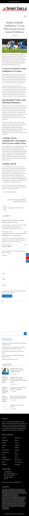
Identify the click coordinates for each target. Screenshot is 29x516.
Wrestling (17, 464)
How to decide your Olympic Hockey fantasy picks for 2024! (18, 397)
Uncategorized (18, 462)
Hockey (17, 447)
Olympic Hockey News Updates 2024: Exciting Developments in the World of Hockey (18, 379)
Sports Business (6, 459)
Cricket (16, 442)
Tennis (3, 462)
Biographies (5, 440)
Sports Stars (18, 459)
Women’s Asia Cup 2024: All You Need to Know (13, 207)
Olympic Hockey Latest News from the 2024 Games (18, 388)
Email (3, 279)
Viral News (15, 513)
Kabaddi (17, 450)
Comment (4, 255)
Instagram (10, 188)
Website (4, 285)
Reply (25, 231)
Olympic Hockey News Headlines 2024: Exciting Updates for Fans (17, 370)
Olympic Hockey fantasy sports (10, 359)
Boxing (16, 440)
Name (4, 273)
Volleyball (4, 464)
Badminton (17, 437)
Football (10, 192)
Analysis (4, 437)
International (5, 450)
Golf (3, 447)
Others (16, 454)
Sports (14, 192)
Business (4, 442)
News (16, 452)
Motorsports (5, 452)
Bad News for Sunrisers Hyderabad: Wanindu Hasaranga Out (17, 199)
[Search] (25, 333)
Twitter (16, 188)
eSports (4, 445)
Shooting (4, 457)
